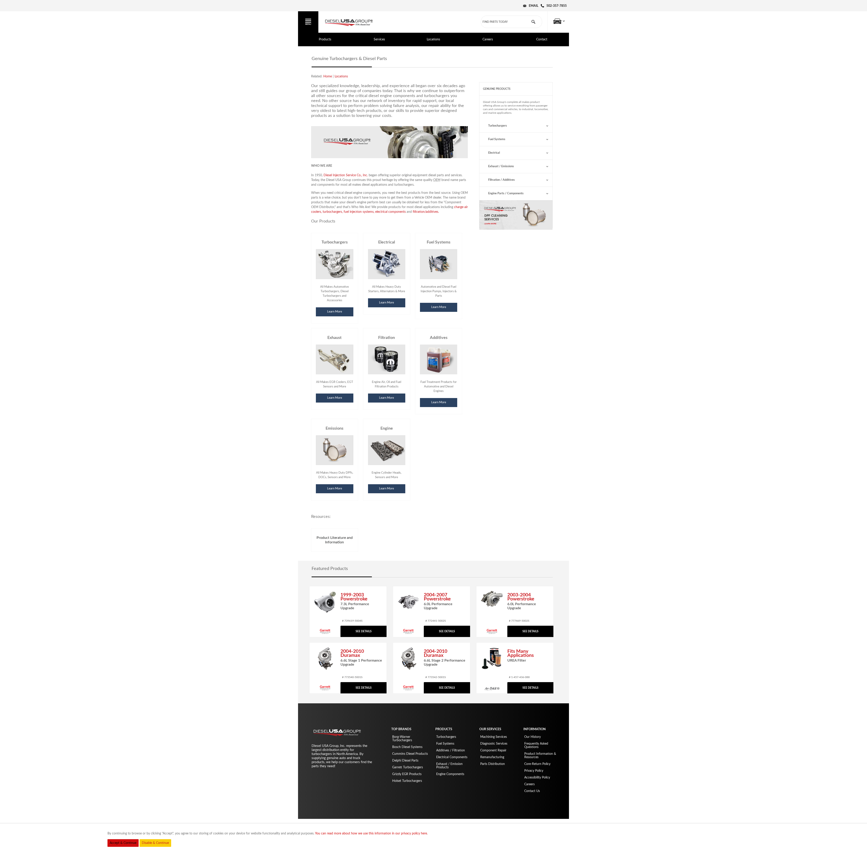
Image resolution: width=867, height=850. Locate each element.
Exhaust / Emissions (501, 166)
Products (325, 39)
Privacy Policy (533, 770)
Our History (532, 737)
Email (533, 5)
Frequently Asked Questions (536, 745)
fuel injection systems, (359, 211)
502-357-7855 (556, 5)
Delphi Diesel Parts (405, 760)
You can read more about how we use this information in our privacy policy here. (371, 833)
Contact (541, 39)
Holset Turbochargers (407, 781)
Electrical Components (451, 757)
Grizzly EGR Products (407, 774)
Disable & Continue (155, 843)
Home (327, 76)
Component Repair (493, 750)
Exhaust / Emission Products (449, 765)
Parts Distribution (492, 764)
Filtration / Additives (501, 179)
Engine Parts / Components (506, 193)
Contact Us (532, 791)
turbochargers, (333, 211)
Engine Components (450, 774)
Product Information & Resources (540, 755)
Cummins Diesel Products (410, 753)
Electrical (494, 152)
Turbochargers (497, 125)
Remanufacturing (492, 757)
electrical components (390, 211)
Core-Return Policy (537, 764)
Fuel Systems (496, 139)
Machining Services (493, 737)
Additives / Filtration (450, 750)
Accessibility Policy (537, 777)
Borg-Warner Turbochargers (402, 738)
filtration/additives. (426, 211)
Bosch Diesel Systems (407, 747)
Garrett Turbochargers (407, 767)
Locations (433, 39)
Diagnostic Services (493, 743)
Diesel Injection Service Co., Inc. (346, 175)
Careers (487, 39)
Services (379, 39)
